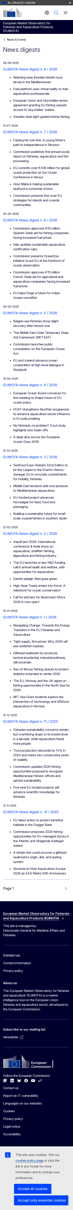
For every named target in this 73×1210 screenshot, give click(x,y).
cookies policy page (30, 1160)
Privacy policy (13, 971)
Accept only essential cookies (42, 1200)
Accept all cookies (32, 1189)
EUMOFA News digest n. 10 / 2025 (31, 812)
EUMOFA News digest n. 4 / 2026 (30, 385)
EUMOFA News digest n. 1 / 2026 (29, 617)
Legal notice (11, 1126)
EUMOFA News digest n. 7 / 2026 (30, 132)
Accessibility (12, 1134)
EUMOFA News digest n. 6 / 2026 (30, 220)
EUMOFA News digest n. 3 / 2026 (30, 457)
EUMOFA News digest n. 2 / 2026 (30, 534)
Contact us (10, 1088)
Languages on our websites (22, 1103)
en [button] (47, 12)
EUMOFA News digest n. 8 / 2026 (30, 69)
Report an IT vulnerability (20, 1096)
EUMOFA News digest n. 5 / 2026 (30, 313)
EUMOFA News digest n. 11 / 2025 (30, 721)
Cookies (9, 1111)
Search (56, 12)
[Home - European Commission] (12, 12)
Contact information (17, 963)
